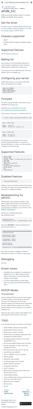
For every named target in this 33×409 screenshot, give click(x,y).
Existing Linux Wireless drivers (11, 8)
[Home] (2, 7)
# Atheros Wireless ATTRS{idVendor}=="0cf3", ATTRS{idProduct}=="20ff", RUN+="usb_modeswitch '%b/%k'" (17, 220)
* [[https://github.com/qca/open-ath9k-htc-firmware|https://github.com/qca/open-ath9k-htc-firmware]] (17, 117)
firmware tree (14, 104)
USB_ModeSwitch (6, 207)
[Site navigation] (2, 2)
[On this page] (31, 2)
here (19, 72)
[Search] (27, 2)
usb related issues (13, 282)
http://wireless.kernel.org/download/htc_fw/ (14, 110)
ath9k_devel (26, 253)
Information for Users (10, 6)
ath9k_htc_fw (23, 67)
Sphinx (12, 407)
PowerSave (19, 307)
